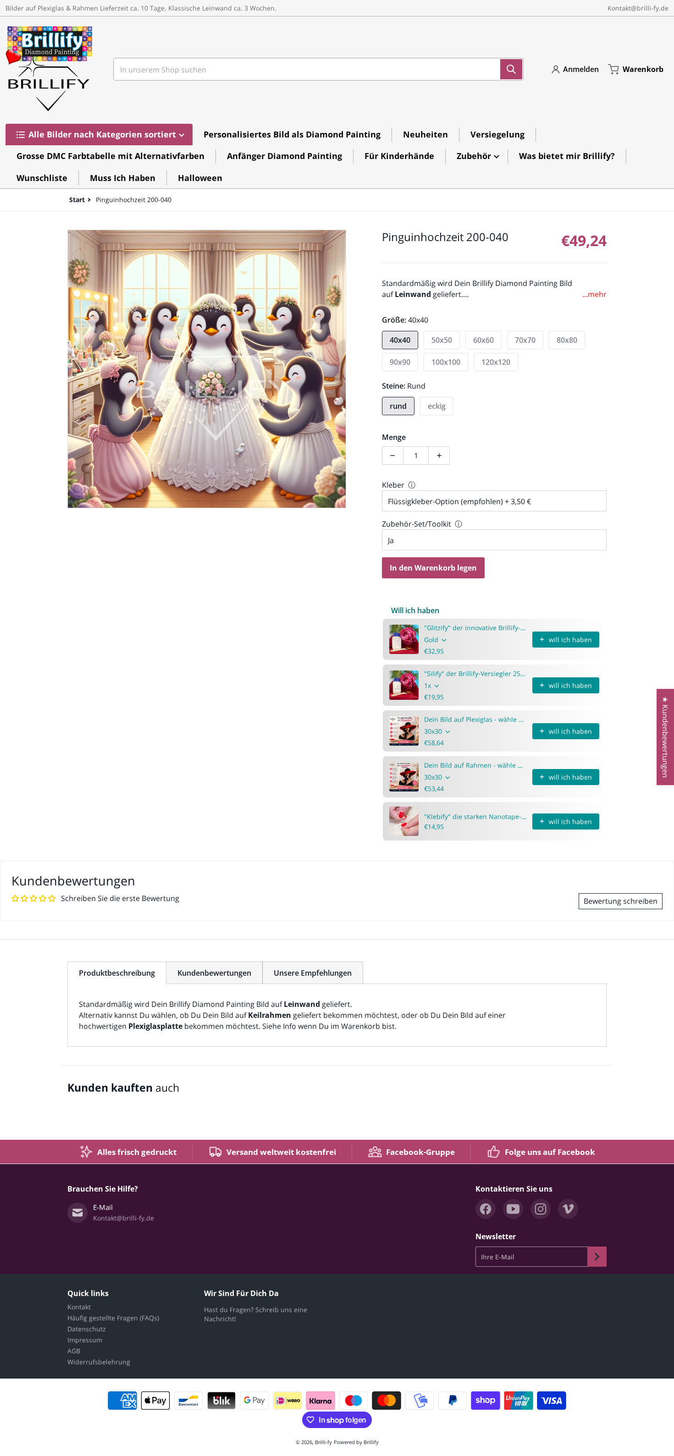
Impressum (84, 1339)
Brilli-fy (323, 1442)
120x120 (495, 362)
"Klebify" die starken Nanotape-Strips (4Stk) (475, 816)
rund (398, 406)
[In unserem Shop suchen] (511, 69)
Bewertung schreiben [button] (620, 901)
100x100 (445, 362)
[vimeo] (568, 1209)
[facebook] (485, 1209)
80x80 (567, 340)
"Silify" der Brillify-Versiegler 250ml (475, 673)
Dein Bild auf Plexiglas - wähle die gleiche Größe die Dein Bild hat (475, 719)
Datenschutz (86, 1328)
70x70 (525, 340)
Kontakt (79, 1306)
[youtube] (513, 1209)
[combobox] (315, 69)
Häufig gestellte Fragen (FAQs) (113, 1317)
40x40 (400, 340)
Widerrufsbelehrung (98, 1361)
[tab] (116, 973)
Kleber (393, 485)
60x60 (483, 340)
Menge (394, 437)
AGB (73, 1350)
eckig (437, 406)
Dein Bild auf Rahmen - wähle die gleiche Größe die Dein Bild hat (475, 765)
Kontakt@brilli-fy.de (638, 8)
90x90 (400, 362)
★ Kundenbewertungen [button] (665, 737)
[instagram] (540, 1209)
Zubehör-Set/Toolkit (416, 524)
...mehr (594, 294)
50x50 (441, 340)
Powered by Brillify (356, 1442)
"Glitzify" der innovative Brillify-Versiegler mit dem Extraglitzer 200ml (475, 627)
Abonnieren (597, 1257)
